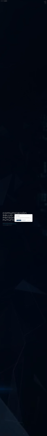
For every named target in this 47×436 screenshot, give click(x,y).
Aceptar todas (19, 220)
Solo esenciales (23, 220)
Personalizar (28, 220)
